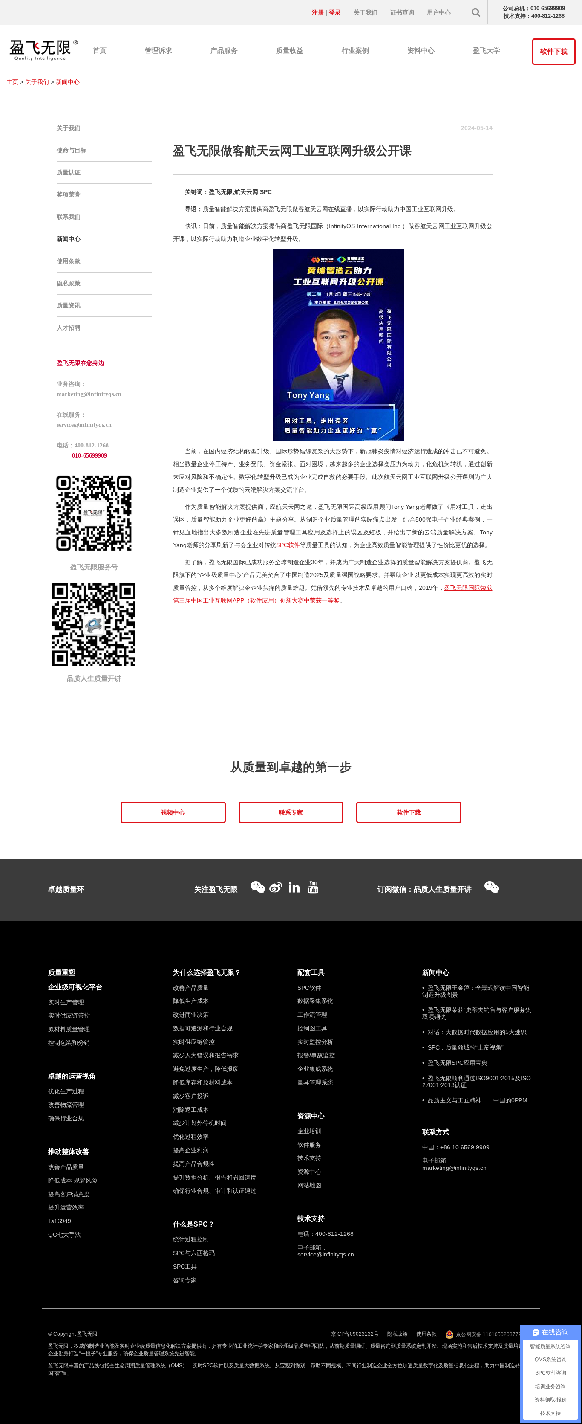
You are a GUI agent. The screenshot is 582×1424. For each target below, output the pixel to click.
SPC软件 (288, 545)
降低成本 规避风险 (73, 1180)
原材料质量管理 (69, 1029)
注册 (318, 12)
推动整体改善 (68, 1151)
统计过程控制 (191, 1239)
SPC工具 (185, 1266)
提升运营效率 (66, 1207)
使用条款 (69, 261)
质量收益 (289, 50)
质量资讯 (69, 305)
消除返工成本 (191, 1109)
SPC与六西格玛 (194, 1253)
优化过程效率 (191, 1136)
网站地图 (309, 1185)
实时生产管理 (66, 1002)
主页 (12, 81)
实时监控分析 (315, 1041)
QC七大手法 (64, 1234)
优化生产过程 (66, 1091)
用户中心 (439, 12)
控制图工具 (312, 1028)
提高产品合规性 (194, 1163)
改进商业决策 (191, 1014)
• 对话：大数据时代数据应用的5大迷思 (474, 1032)
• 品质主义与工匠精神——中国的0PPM (474, 1100)
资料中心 (421, 50)
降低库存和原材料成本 (203, 1082)
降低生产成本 (191, 1001)
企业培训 (309, 1131)
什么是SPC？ (194, 1224)
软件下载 (554, 51)
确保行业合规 (66, 1118)
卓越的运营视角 (72, 1076)
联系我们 (69, 216)
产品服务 (224, 50)
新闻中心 (68, 81)
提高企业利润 (191, 1150)
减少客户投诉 (191, 1096)
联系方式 (435, 1132)
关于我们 (365, 12)
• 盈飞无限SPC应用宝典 (454, 1062)
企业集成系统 (315, 1068)
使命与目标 (71, 150)
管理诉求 (158, 50)
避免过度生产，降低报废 (206, 1068)
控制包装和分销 (69, 1042)
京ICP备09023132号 (355, 1334)
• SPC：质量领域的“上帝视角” (463, 1047)
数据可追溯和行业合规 (203, 1028)
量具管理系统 (315, 1082)
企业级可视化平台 (75, 987)
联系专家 (291, 812)
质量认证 (69, 172)
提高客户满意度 (69, 1194)
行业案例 (355, 50)
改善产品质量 (66, 1166)
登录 (335, 12)
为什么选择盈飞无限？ (207, 972)
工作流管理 (312, 1014)
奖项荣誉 (69, 194)
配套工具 (311, 972)
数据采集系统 (315, 1001)
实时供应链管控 (69, 1015)
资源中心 (311, 1115)
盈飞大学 (486, 50)
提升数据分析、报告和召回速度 (214, 1177)
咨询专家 (185, 1280)
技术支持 (309, 1157)
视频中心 (173, 812)
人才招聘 (69, 327)
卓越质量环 (66, 889)
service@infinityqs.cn (325, 1254)
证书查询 (402, 12)
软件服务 (309, 1144)
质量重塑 (61, 972)
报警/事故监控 (316, 1055)
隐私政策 (69, 283)
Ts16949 (59, 1221)
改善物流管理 (66, 1104)
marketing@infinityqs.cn (454, 1167)
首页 (100, 50)
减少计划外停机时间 (200, 1122)
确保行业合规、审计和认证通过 (214, 1190)
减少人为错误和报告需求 (206, 1055)
